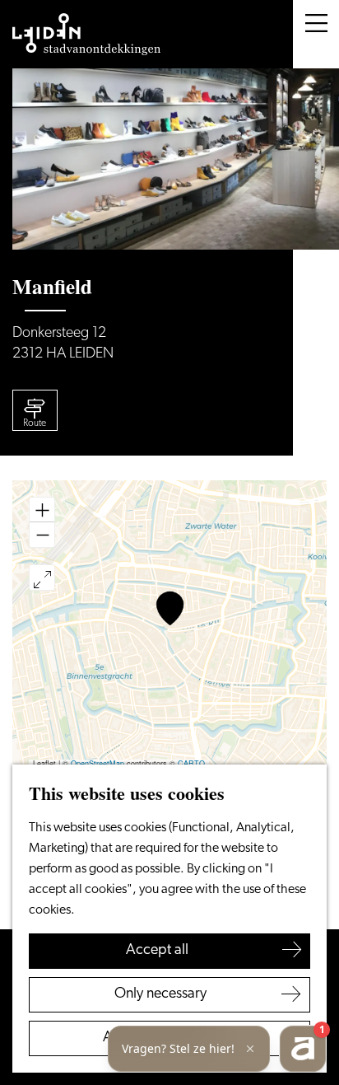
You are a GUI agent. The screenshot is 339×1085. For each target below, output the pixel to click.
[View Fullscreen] (42, 577)
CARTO (191, 763)
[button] (170, 608)
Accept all (157, 950)
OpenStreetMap (97, 763)
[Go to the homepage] (86, 34)
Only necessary (160, 994)
